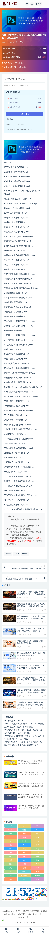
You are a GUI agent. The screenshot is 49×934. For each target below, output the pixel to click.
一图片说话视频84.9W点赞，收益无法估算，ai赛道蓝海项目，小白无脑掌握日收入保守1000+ (31, 797)
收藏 (9, 554)
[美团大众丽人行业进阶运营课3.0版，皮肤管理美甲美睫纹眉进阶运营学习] (10, 762)
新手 (37, 856)
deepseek (24, 826)
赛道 (10, 879)
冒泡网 (4, 42)
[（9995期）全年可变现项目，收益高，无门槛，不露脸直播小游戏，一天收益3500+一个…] (10, 785)
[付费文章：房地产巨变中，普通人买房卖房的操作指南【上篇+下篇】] (9, 631)
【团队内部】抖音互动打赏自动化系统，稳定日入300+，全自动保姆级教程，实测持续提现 (31, 594)
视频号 (37, 875)
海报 (17, 554)
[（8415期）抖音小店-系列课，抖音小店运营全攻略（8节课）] (10, 808)
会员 (18, 932)
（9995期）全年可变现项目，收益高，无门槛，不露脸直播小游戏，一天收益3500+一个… (30, 786)
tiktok (37, 826)
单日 (10, 837)
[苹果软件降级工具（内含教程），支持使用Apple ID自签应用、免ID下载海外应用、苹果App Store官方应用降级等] (9, 668)
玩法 (10, 864)
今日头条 (11, 830)
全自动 (24, 830)
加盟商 (30, 932)
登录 (39, 4)
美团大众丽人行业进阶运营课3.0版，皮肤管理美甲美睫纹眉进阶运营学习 (31, 763)
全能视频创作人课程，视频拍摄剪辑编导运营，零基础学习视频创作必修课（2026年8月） (31, 705)
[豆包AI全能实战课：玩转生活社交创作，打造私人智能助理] (9, 655)
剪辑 (37, 833)
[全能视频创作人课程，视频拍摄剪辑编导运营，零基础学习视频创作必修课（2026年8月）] (9, 704)
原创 (24, 837)
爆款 (37, 860)
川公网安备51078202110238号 (24, 922)
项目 (37, 879)
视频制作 (24, 875)
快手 (24, 845)
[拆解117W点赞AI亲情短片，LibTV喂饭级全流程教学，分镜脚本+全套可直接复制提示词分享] (9, 680)
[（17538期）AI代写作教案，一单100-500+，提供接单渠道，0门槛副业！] (10, 774)
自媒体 (24, 871)
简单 (37, 868)
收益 (10, 856)
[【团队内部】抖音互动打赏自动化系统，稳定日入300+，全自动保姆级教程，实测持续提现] (9, 594)
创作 (10, 833)
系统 (10, 871)
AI (11, 826)
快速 (37, 845)
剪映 (24, 833)
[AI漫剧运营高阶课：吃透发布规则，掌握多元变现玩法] (9, 643)
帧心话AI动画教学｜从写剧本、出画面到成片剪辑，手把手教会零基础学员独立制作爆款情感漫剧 (31, 619)
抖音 (37, 849)
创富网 (18, 911)
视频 (10, 875)
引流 (10, 845)
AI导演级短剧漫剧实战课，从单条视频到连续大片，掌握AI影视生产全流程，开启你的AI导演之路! (31, 606)
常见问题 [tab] (21, 79)
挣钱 (24, 852)
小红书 (24, 841)
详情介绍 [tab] (10, 79)
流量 (10, 860)
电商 (24, 864)
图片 (37, 837)
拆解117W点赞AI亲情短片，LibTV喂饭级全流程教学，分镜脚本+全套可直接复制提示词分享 (31, 680)
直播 (37, 864)
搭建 (37, 852)
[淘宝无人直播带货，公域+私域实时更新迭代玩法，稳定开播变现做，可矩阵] (9, 692)
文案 (24, 856)
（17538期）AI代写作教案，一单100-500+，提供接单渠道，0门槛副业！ (31, 775)
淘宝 (24, 860)
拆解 (10, 852)
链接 (26, 554)
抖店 (24, 849)
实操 (10, 841)
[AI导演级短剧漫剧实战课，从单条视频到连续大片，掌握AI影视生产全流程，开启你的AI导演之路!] (9, 606)
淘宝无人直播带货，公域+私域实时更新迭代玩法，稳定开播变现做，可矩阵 (31, 692)
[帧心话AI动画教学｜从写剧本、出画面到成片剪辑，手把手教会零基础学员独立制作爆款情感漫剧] (9, 618)
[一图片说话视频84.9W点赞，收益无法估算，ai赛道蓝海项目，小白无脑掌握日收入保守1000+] (10, 797)
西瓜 (37, 871)
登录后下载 (24, 114)
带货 (37, 841)
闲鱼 (24, 879)
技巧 (10, 849)
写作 (37, 830)
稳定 (24, 868)
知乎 (10, 868)
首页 (14, 85)
